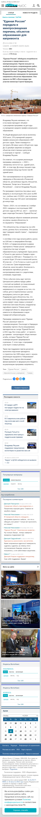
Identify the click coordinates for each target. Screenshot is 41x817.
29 (25, 739)
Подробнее (13, 769)
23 (30, 735)
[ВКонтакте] (14, 378)
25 (6, 739)
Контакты (6, 745)
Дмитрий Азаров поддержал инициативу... (19, 556)
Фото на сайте (8, 567)
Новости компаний (32, 754)
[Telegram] (20, 378)
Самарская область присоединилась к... (19, 506)
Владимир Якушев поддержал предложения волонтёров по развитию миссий (17, 448)
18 (6, 735)
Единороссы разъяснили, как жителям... (19, 541)
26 (11, 739)
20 (16, 735)
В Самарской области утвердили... (17, 517)
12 (11, 731)
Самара (29, 373)
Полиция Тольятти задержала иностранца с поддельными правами (14, 434)
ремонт (24, 369)
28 (6, 723)
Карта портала (27, 749)
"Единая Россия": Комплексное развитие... (20, 530)
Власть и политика (8, 17)
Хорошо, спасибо (20, 810)
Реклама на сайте (9, 749)
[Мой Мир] (23, 378)
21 (21, 735)
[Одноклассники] (17, 378)
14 (21, 731)
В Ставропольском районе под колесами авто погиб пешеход (15, 421)
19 (11, 735)
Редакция (14, 745)
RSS (18, 749)
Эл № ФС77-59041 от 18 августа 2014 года (19, 781)
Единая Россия (13, 369)
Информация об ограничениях (29, 745)
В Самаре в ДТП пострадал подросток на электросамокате (14, 407)
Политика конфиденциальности (13, 754)
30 (16, 723)
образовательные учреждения (14, 373)
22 (25, 735)
